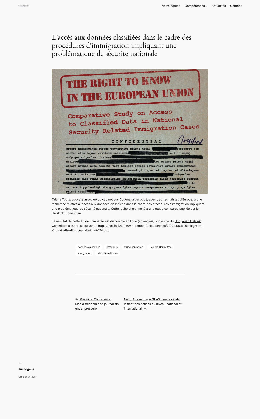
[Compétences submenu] (206, 6)
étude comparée (133, 246)
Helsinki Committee (160, 246)
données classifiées (89, 246)
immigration (84, 253)
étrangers (112, 246)
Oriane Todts (61, 199)
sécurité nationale (107, 253)
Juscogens (26, 369)
